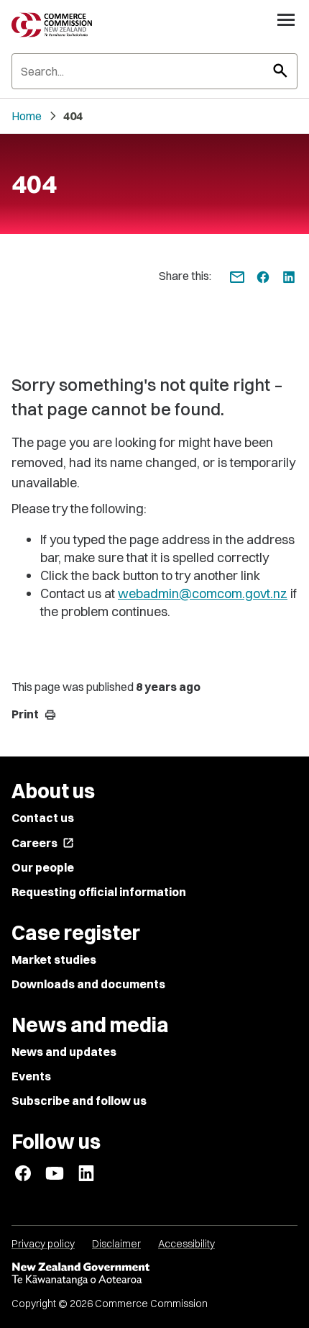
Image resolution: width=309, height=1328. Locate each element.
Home (26, 116)
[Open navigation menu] (286, 19)
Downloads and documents (88, 984)
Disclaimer (116, 1243)
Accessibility (186, 1243)
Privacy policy (43, 1243)
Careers (42, 843)
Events (31, 1076)
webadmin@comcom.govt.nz (202, 593)
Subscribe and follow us (79, 1100)
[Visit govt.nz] (154, 1274)
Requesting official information (98, 892)
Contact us (42, 817)
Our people (42, 867)
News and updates (63, 1051)
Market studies (53, 959)
